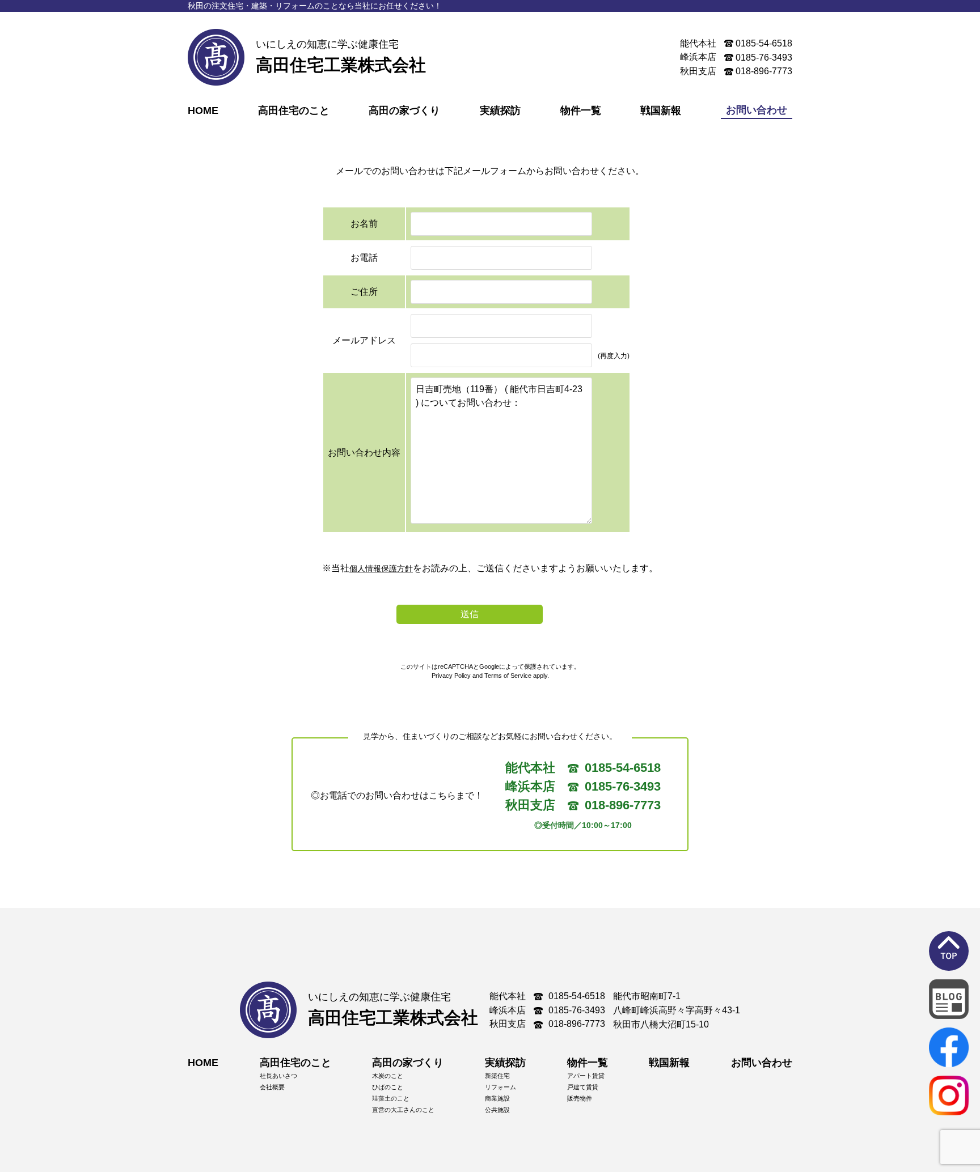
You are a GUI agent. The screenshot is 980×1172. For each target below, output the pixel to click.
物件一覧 (580, 110)
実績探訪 (500, 110)
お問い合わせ (761, 1062)
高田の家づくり (404, 110)
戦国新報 (660, 110)
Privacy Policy (451, 675)
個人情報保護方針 (381, 568)
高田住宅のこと (294, 110)
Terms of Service (507, 675)
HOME (203, 110)
